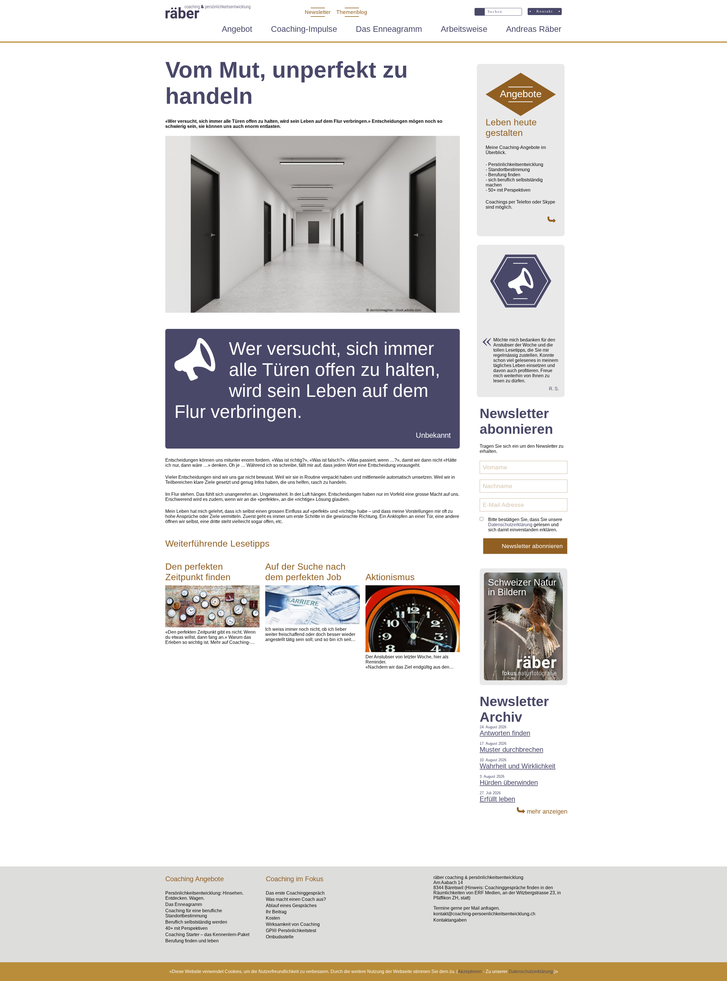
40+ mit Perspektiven (186, 928)
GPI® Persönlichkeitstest (291, 930)
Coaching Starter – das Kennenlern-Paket (207, 934)
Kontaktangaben (450, 920)
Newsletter (318, 12)
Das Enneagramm (389, 29)
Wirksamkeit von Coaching (293, 924)
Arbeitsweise (464, 29)
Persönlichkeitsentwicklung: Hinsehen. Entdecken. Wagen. (204, 896)
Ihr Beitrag (276, 911)
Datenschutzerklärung (531, 971)
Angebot (237, 29)
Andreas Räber (533, 29)
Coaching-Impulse (304, 29)
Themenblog (351, 12)
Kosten (273, 918)
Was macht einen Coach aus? (296, 899)
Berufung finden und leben (192, 940)
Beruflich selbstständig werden (196, 922)
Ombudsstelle (280, 936)
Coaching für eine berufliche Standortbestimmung (193, 913)
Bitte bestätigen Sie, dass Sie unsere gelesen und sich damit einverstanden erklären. (525, 524)
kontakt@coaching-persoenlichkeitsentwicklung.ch (484, 913)
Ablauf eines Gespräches (291, 905)
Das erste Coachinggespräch (295, 893)
